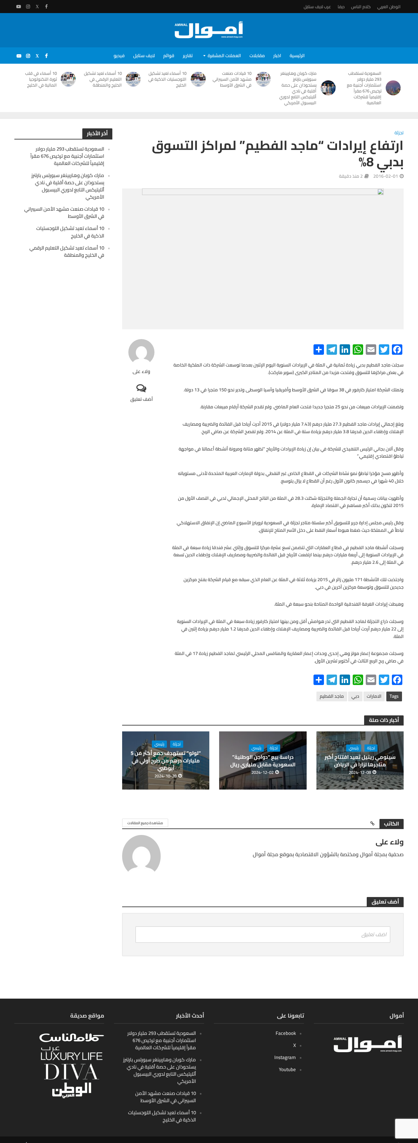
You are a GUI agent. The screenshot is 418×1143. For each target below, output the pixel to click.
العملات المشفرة (224, 55)
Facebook (286, 1033)
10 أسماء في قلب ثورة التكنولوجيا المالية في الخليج (41, 79)
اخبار (277, 55)
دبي (355, 696)
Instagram (285, 1057)
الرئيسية (297, 55)
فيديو (119, 55)
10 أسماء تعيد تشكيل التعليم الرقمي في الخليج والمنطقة (103, 79)
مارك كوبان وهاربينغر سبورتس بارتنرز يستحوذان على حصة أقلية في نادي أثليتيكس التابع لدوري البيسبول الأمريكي (297, 88)
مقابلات (257, 55)
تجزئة (399, 133)
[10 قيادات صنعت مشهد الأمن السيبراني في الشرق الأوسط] (264, 79)
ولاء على (141, 371)
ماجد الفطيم (332, 696)
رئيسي (354, 748)
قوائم (168, 55)
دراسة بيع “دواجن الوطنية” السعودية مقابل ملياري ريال (263, 760)
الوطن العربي (389, 6)
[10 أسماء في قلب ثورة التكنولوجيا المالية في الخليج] (69, 79)
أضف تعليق (141, 399)
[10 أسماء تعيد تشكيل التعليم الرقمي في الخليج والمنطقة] (134, 79)
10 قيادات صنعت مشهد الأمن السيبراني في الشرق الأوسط (232, 79)
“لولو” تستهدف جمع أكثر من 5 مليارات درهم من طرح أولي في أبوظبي (166, 760)
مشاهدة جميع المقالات (145, 823)
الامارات (374, 696)
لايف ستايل (144, 55)
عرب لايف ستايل (317, 6)
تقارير (188, 55)
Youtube (287, 1069)
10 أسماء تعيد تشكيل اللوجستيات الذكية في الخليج (167, 79)
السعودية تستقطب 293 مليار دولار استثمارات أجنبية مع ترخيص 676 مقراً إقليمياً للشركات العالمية (364, 88)
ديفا (341, 6)
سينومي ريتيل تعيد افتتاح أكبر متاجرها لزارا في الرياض (360, 760)
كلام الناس (361, 6)
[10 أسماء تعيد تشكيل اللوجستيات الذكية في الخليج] (199, 79)
